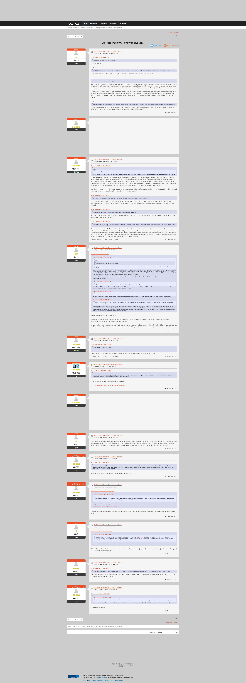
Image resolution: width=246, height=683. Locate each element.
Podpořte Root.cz (110, 680)
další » (177, 32)
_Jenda (76, 158)
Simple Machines (129, 663)
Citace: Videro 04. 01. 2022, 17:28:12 (100, 463)
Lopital (76, 49)
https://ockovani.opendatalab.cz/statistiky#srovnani (109, 385)
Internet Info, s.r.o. (102, 677)
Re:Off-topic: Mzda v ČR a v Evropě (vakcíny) (108, 51)
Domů (85, 23)
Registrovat (122, 23)
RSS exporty (119, 680)
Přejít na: (152, 632)
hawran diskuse (76, 363)
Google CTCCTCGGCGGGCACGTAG (76, 455)
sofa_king (76, 246)
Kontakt (85, 680)
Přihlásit (113, 23)
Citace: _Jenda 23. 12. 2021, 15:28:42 (100, 254)
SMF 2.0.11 (114, 663)
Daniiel (121, 665)
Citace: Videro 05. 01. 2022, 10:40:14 (100, 568)
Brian (131, 665)
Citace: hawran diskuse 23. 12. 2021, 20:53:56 (102, 491)
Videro (76, 433)
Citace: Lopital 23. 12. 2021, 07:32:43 (100, 165)
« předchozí (172, 32)
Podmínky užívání (99, 680)
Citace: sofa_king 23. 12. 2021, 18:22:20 (101, 344)
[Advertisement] (123, 9)
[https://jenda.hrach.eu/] (76, 172)
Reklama (76, 119)
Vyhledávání (103, 23)
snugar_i (76, 560)
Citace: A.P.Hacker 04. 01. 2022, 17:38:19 (101, 531)
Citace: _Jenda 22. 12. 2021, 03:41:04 (100, 57)
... (72, 37)
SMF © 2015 (121, 663)
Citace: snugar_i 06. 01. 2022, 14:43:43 (100, 594)
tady (142, 538)
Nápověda (93, 23)
